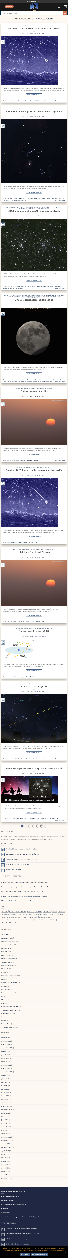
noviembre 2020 (6, 1140)
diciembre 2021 (6, 1099)
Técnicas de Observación (9, 1027)
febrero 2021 (5, 1130)
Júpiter (3, 917)
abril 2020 (4, 1164)
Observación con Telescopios (25, 920)
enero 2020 (4, 1175)
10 (42, 826)
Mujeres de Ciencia (32, 917)
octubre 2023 (5, 1044)
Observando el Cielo (43, 208)
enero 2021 (4, 1133)
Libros (8, 917)
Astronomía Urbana (17, 107)
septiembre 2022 (6, 1072)
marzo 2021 (5, 1127)
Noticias (4, 1003)
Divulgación (32, 628)
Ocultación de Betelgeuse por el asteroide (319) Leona (34, 111)
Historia (56, 914)
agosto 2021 (5, 1113)
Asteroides (7, 107)
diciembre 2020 (6, 1137)
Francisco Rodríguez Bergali (10, 882)
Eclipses (26, 107)
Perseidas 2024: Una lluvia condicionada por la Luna (34, 28)
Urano (17, 923)
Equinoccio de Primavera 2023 (34, 631)
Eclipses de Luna (38, 914)
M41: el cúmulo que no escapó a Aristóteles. (33, 896)
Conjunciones (61, 911)
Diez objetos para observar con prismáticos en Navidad (34, 768)
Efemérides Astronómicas (36, 107)
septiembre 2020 (6, 1147)
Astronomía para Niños (23, 295)
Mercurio (17, 917)
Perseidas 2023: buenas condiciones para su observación (34, 470)
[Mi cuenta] (59, 7)
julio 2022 (4, 1079)
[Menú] (2, 7)
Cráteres (13, 914)
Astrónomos (30, 911)
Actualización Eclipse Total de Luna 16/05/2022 (34, 882)
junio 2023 (4, 1055)
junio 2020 (4, 1157)
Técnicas (11, 923)
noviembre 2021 (6, 1103)
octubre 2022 (5, 1068)
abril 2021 (4, 1123)
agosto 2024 (5, 1037)
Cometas (54, 911)
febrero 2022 (5, 1096)
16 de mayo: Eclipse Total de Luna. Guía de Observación (37, 887)
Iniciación (30, 207)
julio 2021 (4, 1116)
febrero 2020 (5, 1171)
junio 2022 (4, 1082)
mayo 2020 (4, 1161)
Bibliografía (5, 948)
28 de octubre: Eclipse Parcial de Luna (34, 299)
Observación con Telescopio (32, 109)
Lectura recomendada (8, 993)
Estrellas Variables (48, 914)
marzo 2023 (5, 1058)
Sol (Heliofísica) (6, 1024)
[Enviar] (65, 13)
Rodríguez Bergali (44, 19)
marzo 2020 (5, 1168)
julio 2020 (4, 1154)
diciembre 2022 (6, 1065)
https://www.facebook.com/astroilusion (13, 1204)
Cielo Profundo (10, 207)
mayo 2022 (4, 1085)
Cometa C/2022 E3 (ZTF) (34, 686)
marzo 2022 (5, 1092)
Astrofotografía (20, 25)
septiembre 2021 (6, 1109)
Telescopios (5, 923)
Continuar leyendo (34, 94)
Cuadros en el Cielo (22, 914)
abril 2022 (4, 1089)
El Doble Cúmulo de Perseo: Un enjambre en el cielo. (34, 211)
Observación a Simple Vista (45, 917)
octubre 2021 (5, 1106)
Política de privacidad (39, 1254)
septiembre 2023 (6, 1048)
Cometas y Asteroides (15, 684)
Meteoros (38, 25)
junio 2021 (4, 1120)
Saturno (59, 920)
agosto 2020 (5, 1151)
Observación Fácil (47, 25)
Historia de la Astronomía (9, 982)
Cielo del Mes (31, 25)
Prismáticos (53, 920)
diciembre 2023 (6, 1041)
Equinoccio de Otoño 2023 (34, 391)
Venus (21, 923)
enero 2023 (4, 1061)
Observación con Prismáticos (57, 198)
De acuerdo (25, 1254)
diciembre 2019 (6, 1178)
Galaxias (4, 979)
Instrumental (49, 107)
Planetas (46, 920)
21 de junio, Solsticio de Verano (34, 552)
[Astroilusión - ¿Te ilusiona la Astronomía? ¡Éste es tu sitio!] (34, 7)
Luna (12, 917)
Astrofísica (11, 911)
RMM (3, 901)
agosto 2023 (5, 1051)
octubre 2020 (5, 1144)
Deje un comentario (60, 101)
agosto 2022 (5, 1075)
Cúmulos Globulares (7, 965)
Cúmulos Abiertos (21, 207)
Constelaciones (5, 914)
